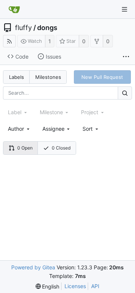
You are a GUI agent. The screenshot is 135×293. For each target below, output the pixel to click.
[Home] (14, 9)
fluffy (23, 28)
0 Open (25, 148)
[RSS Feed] (9, 41)
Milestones (48, 77)
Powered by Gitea (33, 267)
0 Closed (61, 148)
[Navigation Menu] (124, 9)
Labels (16, 77)
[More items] (126, 57)
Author (16, 128)
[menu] (91, 128)
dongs (47, 28)
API (95, 286)
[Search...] (125, 93)
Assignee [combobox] (53, 128)
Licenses (75, 286)
